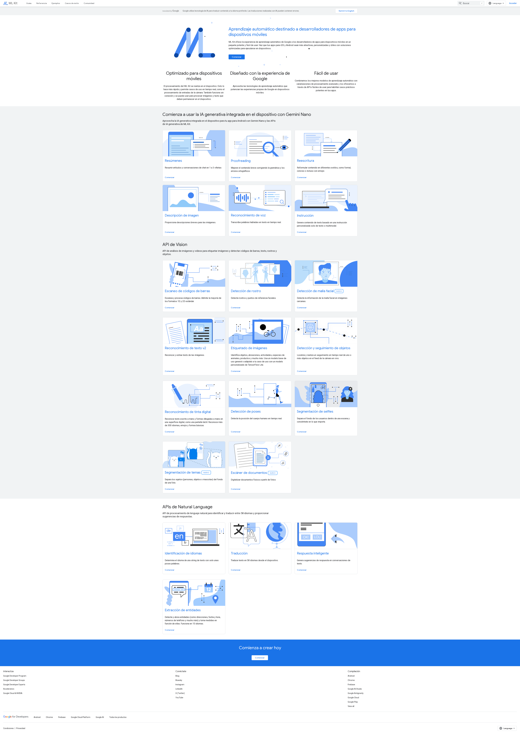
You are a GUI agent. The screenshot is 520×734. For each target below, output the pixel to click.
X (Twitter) (180, 693)
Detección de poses (246, 411)
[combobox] (471, 3)
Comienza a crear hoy (260, 647)
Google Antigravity (355, 693)
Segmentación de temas (187, 472)
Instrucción (305, 216)
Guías (29, 3)
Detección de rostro (246, 291)
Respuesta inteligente (313, 553)
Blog (177, 676)
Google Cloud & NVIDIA (12, 693)
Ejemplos (56, 3)
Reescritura (305, 161)
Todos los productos (117, 717)
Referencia (41, 3)
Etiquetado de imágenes (249, 348)
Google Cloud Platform (80, 717)
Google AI (100, 717)
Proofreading (241, 161)
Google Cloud (353, 697)
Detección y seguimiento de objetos (323, 348)
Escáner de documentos (253, 473)
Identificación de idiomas (183, 553)
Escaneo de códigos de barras (187, 291)
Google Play (353, 702)
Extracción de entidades (183, 610)
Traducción (239, 553)
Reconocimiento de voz (248, 215)
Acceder (513, 3)
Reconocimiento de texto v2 (185, 348)
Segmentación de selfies (315, 411)
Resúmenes (173, 161)
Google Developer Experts (14, 684)
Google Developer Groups (14, 680)
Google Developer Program (14, 676)
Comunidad (89, 3)
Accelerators (8, 689)
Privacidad (20, 728)
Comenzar (236, 57)
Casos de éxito (72, 3)
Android (351, 676)
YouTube (179, 697)
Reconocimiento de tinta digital (188, 412)
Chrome (351, 680)
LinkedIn (179, 689)
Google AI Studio (355, 689)
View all (351, 706)
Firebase (351, 684)
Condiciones (8, 728)
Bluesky (179, 680)
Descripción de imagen (182, 215)
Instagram (180, 684)
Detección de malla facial (319, 291)
